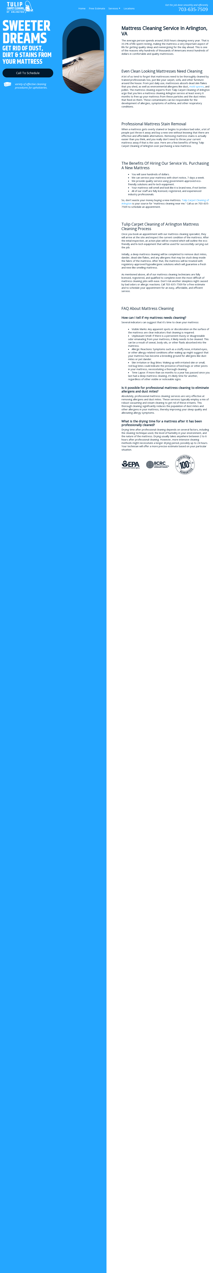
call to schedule (28, 73)
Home (82, 8)
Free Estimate (97, 8)
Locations (129, 8)
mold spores (196, 86)
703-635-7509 (193, 9)
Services (114, 8)
